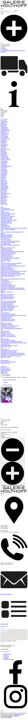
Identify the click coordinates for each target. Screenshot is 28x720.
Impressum (5, 658)
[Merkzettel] (14, 41)
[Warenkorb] (14, 79)
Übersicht (3, 50)
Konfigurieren (16, 715)
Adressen (16, 50)
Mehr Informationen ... (19, 714)
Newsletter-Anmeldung (8, 659)
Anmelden (3, 48)
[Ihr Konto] (1, 43)
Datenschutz (6, 656)
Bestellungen (3, 51)
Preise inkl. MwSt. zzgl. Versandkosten (9, 427)
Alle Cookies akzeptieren (6, 717)
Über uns (5, 655)
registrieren (5, 49)
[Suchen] (15, 11)
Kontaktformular (4, 624)
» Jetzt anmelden (4, 649)
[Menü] (2, 9)
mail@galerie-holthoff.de (6, 594)
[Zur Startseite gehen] (14, 6)
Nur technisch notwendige (6, 715)
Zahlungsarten (21, 50)
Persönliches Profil (9, 50)
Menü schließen (6, 45)
